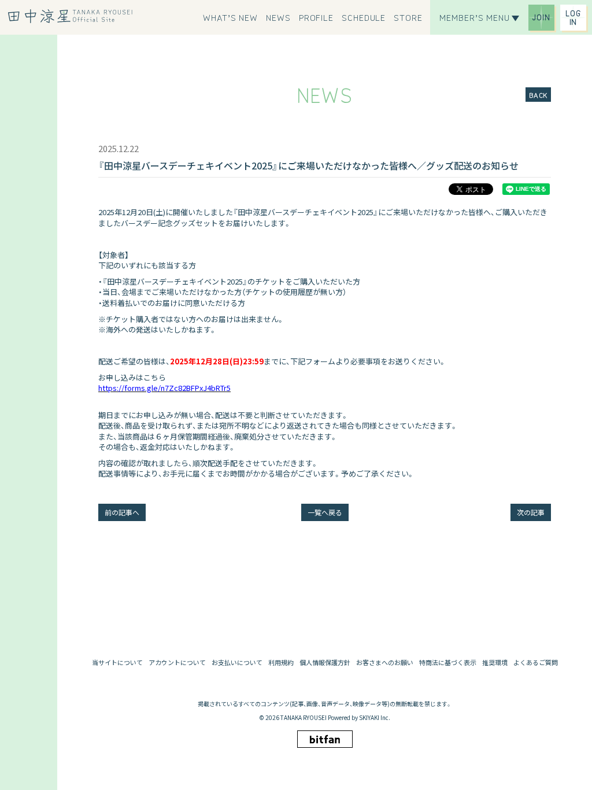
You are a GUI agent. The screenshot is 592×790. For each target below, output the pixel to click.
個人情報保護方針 (324, 662)
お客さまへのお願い (384, 662)
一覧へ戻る (325, 512)
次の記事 (531, 512)
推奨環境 (495, 662)
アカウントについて (177, 662)
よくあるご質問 (535, 662)
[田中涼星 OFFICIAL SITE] (74, 16)
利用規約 (281, 662)
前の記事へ (122, 512)
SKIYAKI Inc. (374, 717)
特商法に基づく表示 (447, 662)
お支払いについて (237, 662)
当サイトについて (117, 662)
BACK (538, 94)
